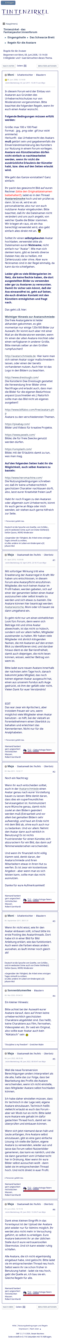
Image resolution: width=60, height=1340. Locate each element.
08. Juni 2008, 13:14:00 (16, 79)
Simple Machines (37, 1334)
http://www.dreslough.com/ (22, 377)
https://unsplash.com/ (18, 449)
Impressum (23, 1329)
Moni (11, 74)
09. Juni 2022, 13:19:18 (14, 1209)
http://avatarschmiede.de (20, 356)
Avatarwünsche (14, 607)
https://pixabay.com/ (17, 424)
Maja (11, 554)
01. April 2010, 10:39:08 (14, 559)
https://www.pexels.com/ (20, 435)
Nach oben (8, 1307)
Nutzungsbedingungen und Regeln (33, 1325)
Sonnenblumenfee (19, 990)
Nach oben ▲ (35, 1329)
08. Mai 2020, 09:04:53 (14, 995)
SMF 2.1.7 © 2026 (23, 1334)
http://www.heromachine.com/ (23, 477)
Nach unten (8, 66)
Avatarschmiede (29, 788)
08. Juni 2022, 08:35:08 (14, 1058)
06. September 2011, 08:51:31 (16, 920)
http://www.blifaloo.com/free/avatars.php (29, 411)
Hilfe (14, 1325)
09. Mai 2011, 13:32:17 (14, 771)
